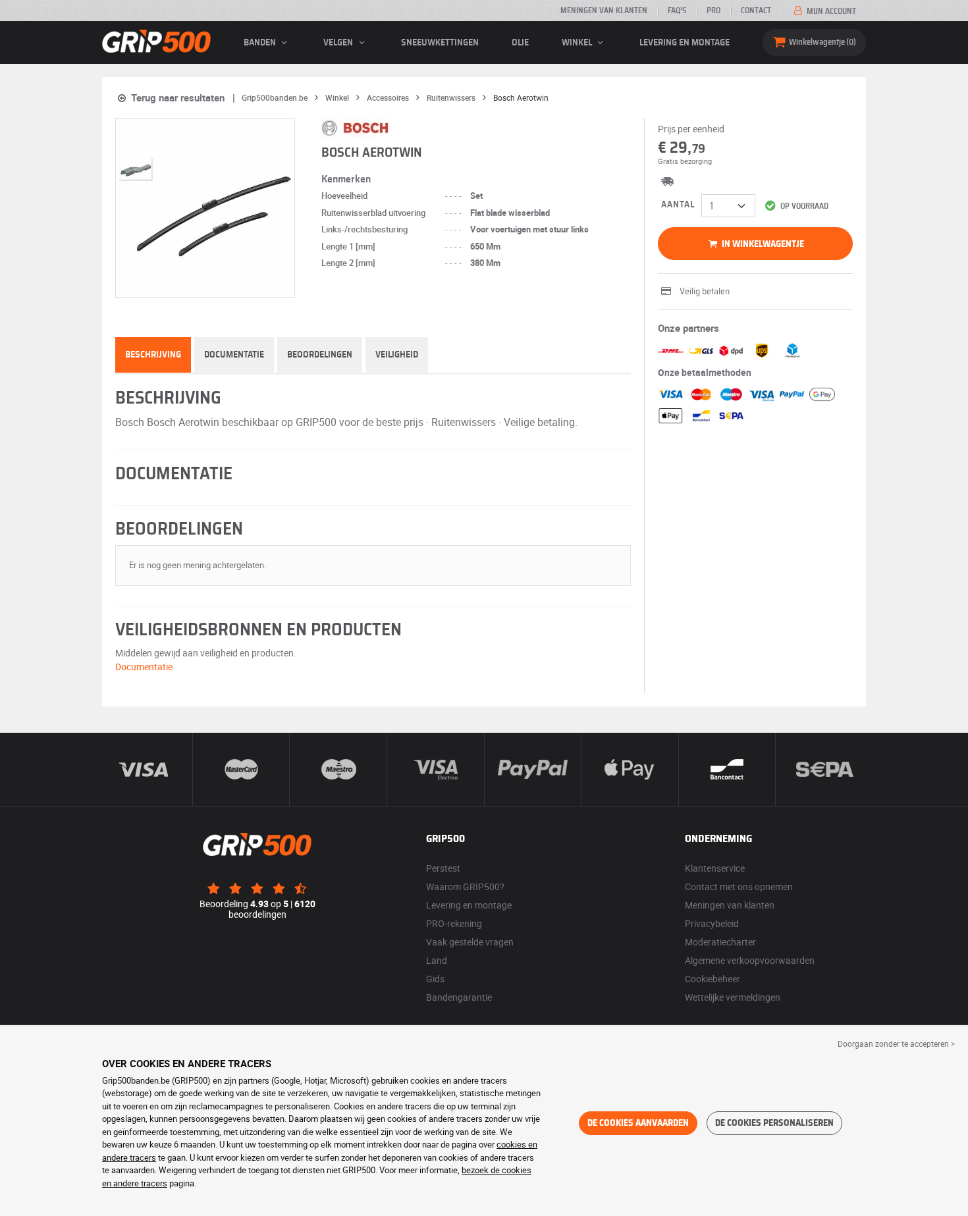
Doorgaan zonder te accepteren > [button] (896, 1043)
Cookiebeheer (712, 978)
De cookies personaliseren (774, 1123)
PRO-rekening (454, 923)
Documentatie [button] (144, 666)
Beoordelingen (319, 354)
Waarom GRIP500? (465, 886)
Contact (756, 10)
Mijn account (830, 11)
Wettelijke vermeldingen (732, 997)
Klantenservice (715, 868)
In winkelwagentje (762, 244)
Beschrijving (153, 354)
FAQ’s (677, 10)
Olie (520, 42)
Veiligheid (396, 354)
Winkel (578, 42)
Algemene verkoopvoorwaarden (750, 960)
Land (436, 960)
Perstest (443, 868)
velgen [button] (339, 42)
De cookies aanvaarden (638, 1123)
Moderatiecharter (720, 942)
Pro (713, 10)
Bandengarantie (459, 997)
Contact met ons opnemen (739, 886)
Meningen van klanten (603, 10)
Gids (435, 978)
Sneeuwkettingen (440, 42)
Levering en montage (684, 42)
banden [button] (261, 42)
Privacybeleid (712, 923)
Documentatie (234, 354)
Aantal (678, 204)
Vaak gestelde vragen (470, 942)
